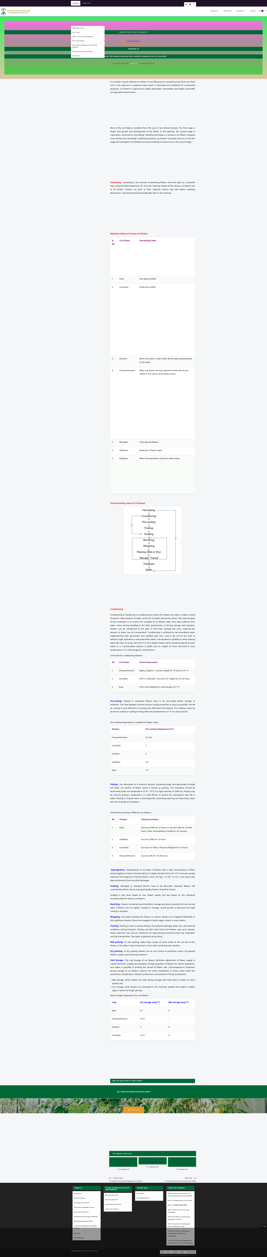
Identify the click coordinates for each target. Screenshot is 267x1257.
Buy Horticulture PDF (111, 1195)
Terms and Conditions (112, 1209)
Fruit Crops (76, 32)
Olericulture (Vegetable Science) (84, 1207)
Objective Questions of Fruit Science (127, 1080)
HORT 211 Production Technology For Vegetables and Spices (179, 1218)
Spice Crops (76, 56)
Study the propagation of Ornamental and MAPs (152, 1160)
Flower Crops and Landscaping (82, 36)
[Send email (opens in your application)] (194, 4)
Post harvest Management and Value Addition (85, 1227)
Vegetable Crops (78, 28)
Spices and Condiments (81, 1212)
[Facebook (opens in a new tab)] (186, 4)
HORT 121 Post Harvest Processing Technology (178, 1211)
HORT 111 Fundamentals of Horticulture (180, 1200)
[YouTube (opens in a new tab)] (190, 4)
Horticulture (78, 1193)
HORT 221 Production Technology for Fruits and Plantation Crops (179, 1225)
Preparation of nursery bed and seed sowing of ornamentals (123, 1161)
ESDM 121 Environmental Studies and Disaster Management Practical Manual (180, 1194)
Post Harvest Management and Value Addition (84, 46)
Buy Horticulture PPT (111, 1200)
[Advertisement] (152, 110)
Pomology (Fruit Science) (81, 1203)
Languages (75, 3)
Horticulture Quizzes (143, 1198)
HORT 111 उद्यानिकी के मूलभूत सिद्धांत (177, 1205)
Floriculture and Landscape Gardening (85, 1216)
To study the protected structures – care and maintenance (182, 1161)
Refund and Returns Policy (113, 1204)
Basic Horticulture (78, 41)
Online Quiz (140, 1193)
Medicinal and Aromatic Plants (82, 51)
